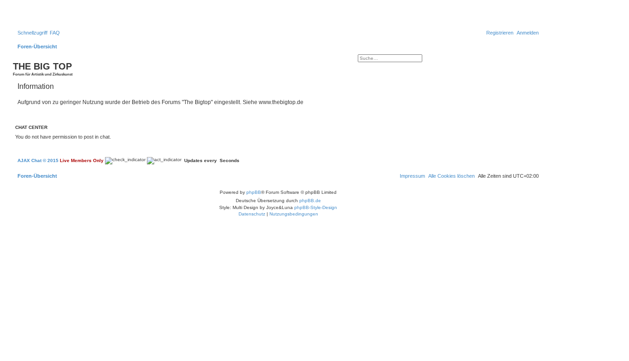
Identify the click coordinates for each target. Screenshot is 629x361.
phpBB (253, 192)
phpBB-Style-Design (315, 207)
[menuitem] (55, 32)
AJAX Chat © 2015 (37, 160)
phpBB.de (310, 200)
